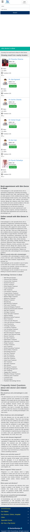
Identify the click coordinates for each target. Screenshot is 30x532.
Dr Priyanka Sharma (16, 59)
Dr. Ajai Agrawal (14, 79)
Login (24, 2)
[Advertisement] (15, 31)
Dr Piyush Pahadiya (16, 160)
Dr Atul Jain (13, 140)
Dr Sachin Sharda (15, 100)
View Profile (13, 65)
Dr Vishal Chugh (14, 120)
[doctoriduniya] (7, 3)
